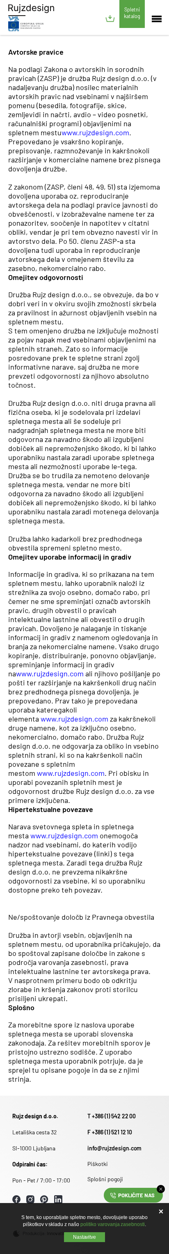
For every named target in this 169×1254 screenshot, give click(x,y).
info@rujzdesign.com (114, 1148)
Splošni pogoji (105, 1178)
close (161, 1189)
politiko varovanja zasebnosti (112, 1224)
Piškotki (97, 1163)
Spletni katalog (132, 12)
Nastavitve (84, 1237)
